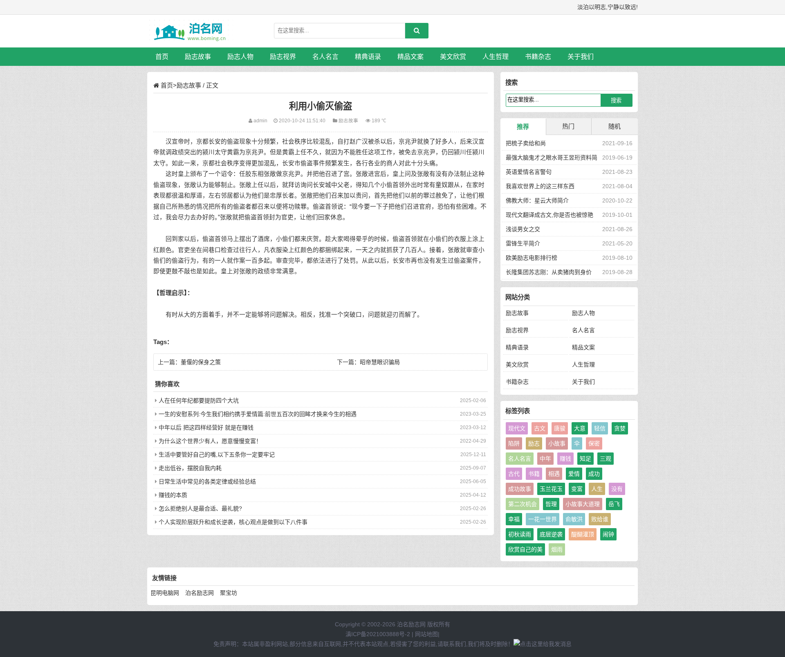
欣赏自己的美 (525, 549)
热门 (568, 126)
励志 (534, 443)
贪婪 (620, 428)
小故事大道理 (582, 504)
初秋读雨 (519, 534)
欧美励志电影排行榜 (531, 257)
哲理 (551, 504)
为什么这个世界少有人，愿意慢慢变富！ (210, 441)
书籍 (534, 473)
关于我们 (580, 56)
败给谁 (599, 519)
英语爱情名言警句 (529, 172)
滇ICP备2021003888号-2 (377, 634)
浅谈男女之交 (523, 229)
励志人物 (240, 56)
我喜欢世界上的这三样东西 (540, 186)
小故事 (556, 443)
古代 (514, 473)
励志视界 (283, 56)
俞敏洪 (574, 519)
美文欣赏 (453, 56)
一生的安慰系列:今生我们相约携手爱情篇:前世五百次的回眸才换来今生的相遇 (258, 414)
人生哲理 (495, 56)
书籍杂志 (538, 56)
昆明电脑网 (164, 593)
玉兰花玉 (551, 489)
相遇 (554, 473)
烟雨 (557, 549)
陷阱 (514, 443)
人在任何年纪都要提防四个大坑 (199, 400)
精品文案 (410, 56)
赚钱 (565, 458)
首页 (161, 56)
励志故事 (198, 56)
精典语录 (368, 56)
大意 (579, 428)
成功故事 (519, 489)
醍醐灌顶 (582, 534)
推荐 (523, 126)
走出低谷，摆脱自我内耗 (190, 468)
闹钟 (608, 534)
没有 (617, 489)
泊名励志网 (199, 593)
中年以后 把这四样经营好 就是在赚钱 (206, 427)
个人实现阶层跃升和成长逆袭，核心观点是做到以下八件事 (233, 522)
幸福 (514, 519)
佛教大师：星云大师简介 (537, 200)
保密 (594, 443)
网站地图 (426, 634)
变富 (577, 489)
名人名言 (325, 56)
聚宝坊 (228, 593)
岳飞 (614, 504)
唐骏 (559, 428)
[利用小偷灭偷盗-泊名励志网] (190, 31)
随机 (614, 126)
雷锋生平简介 (523, 243)
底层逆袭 (551, 534)
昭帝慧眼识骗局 (380, 362)
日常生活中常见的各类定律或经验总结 (207, 481)
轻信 (600, 428)
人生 (597, 489)
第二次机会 (522, 504)
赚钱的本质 (173, 495)
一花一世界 (542, 519)
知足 (585, 458)
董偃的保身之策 (201, 362)
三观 (605, 458)
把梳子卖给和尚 (526, 143)
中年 (545, 458)
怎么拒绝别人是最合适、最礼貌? (200, 508)
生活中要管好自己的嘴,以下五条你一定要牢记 (217, 454)
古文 (539, 428)
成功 (594, 473)
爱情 (574, 473)
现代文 (516, 428)
